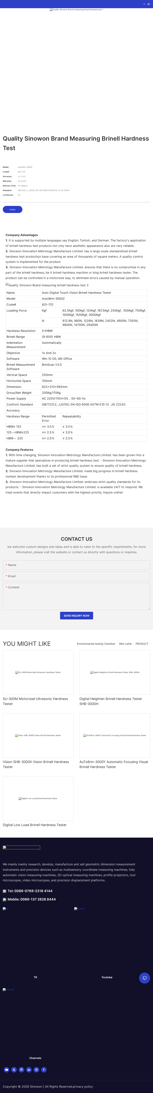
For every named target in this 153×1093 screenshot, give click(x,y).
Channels (35, 1058)
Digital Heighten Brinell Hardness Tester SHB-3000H (110, 701)
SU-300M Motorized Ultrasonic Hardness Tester (35, 701)
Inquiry (13, 209)
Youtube (107, 977)
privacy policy (83, 1086)
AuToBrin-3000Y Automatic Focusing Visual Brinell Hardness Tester (113, 764)
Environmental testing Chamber (96, 643)
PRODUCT (142, 643)
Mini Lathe (125, 643)
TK (35, 977)
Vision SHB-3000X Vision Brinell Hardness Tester (36, 764)
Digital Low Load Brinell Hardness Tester (35, 825)
